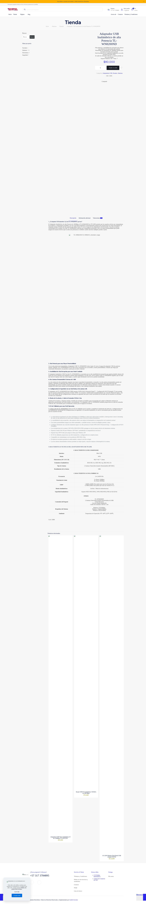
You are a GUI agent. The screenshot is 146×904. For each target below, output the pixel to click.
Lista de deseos (78, 891)
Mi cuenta (111, 876)
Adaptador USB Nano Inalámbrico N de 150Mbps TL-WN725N (60, 837)
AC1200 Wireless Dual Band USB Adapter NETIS (111, 856)
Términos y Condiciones (80, 876)
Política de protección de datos (19, 888)
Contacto (76, 884)
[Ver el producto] (70, 541)
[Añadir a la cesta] (70, 537)
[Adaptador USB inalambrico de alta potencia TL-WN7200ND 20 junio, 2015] (141, 897)
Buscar (24, 33)
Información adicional (84, 218)
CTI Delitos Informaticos (97, 875)
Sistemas (54, 26)
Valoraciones (97, 218)
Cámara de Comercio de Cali (99, 879)
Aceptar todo (16, 895)
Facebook (68, 1)
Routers (62, 26)
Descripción (73, 218)
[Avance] (70, 548)
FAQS (75, 887)
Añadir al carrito (113, 68)
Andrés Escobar (73, 900)
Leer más (16, 891)
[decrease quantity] (96, 68)
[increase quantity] (103, 68)
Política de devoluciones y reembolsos (81, 880)
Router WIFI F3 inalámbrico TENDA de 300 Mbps (86, 792)
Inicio (47, 26)
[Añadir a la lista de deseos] (70, 545)
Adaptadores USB (107, 73)
